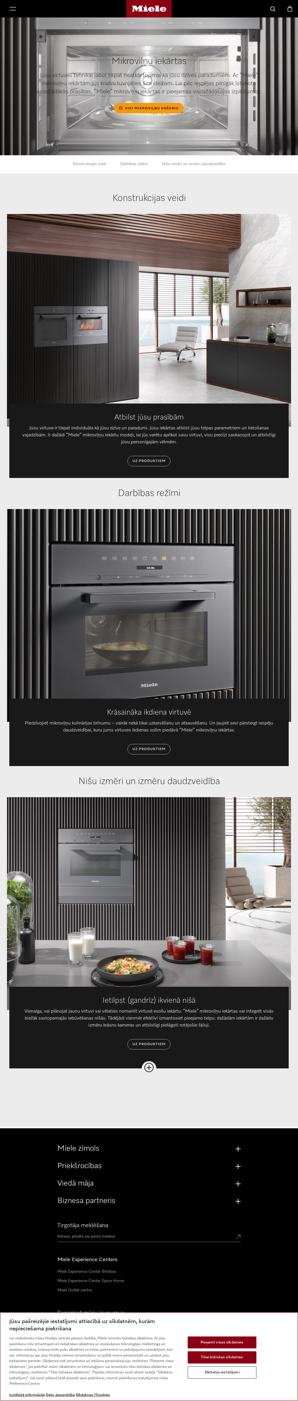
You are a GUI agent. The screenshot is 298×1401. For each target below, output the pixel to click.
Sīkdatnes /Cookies (93, 1395)
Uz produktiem (149, 461)
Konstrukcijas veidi (89, 164)
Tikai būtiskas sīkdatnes (222, 1357)
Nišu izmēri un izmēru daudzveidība (193, 164)
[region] (149, 1356)
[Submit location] (238, 1237)
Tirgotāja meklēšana (82, 1225)
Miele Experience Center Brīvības (86, 1272)
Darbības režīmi (134, 164)
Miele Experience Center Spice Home (90, 1281)
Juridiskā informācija (27, 1395)
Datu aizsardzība (60, 1395)
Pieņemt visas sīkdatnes (222, 1342)
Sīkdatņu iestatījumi (222, 1372)
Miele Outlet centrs (74, 1290)
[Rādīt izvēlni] (12, 9)
